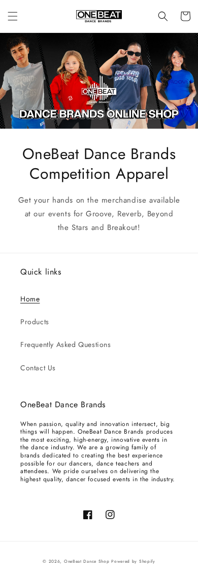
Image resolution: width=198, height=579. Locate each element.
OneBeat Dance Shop (87, 561)
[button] (13, 16)
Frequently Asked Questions (65, 344)
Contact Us (38, 368)
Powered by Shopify (133, 561)
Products (34, 322)
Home (30, 299)
